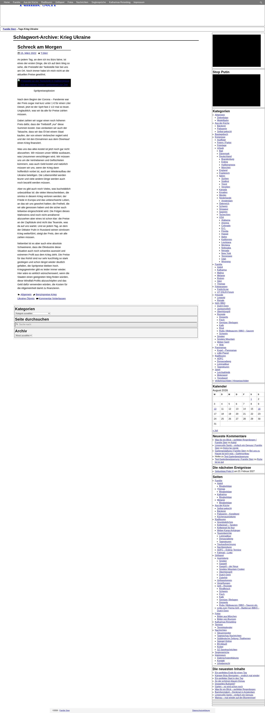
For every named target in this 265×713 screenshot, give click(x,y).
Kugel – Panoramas (227, 350)
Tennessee (226, 256)
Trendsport (222, 378)
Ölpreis (31, 298)
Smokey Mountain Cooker (232, 569)
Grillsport (59, 2)
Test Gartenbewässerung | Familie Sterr (234, 459)
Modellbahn (223, 120)
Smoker (221, 336)
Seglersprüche (99, 2)
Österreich (224, 203)
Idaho (224, 237)
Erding (224, 162)
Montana (225, 245)
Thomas (221, 284)
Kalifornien (226, 239)
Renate (220, 300)
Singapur (223, 209)
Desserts (223, 317)
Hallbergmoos (228, 165)
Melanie (221, 275)
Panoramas (220, 347)
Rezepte (221, 314)
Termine (219, 624)
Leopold (221, 297)
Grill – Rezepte (224, 586)
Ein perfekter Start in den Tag (229, 678)
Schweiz (223, 206)
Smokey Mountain (226, 339)
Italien (222, 176)
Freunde (219, 295)
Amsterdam (227, 201)
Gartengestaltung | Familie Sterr (230, 451)
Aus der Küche (31, 2)
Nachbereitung (224, 547)
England (223, 170)
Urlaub (220, 148)
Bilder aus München (227, 616)
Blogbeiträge (225, 486)
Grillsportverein (224, 580)
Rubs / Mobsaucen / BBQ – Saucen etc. (238, 605)
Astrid (220, 267)
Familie (16, 2)
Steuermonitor (224, 633)
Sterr (219, 281)
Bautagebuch (221, 134)
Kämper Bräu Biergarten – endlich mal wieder (237, 675)
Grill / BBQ (220, 303)
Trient (224, 184)
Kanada (223, 189)
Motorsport (222, 375)
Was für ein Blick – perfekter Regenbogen (235, 689)
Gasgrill (223, 564)
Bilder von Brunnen (226, 619)
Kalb (221, 325)
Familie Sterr (9, 29)
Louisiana (226, 242)
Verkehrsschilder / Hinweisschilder (232, 381)
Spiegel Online (224, 641)
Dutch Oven (223, 306)
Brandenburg (227, 159)
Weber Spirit (223, 342)
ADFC (220, 358)
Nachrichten (82, 2)
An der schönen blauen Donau (230, 681)
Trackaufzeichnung (226, 544)
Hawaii (224, 234)
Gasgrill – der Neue (228, 566)
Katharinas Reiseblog (119, 2)
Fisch (222, 320)
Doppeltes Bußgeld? (225, 684)
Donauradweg (224, 361)
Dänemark (224, 153)
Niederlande (225, 198)
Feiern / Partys (224, 142)
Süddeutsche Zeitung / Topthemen (234, 638)
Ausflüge (221, 140)
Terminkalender (224, 627)
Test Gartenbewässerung (236, 456)
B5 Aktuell (222, 644)
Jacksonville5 (223, 309)
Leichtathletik (223, 372)
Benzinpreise (43, 294)
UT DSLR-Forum (225, 292)
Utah (223, 259)
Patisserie (222, 128)
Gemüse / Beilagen (228, 322)
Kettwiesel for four (226, 528)
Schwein (223, 333)
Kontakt (221, 660)
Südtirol (225, 181)
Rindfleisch (224, 588)
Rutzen (220, 278)
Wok (221, 345)
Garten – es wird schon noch (229, 686)
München (225, 167)
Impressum (139, 2)
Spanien (223, 212)
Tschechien (224, 214)
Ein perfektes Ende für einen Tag (231, 672)
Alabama (225, 220)
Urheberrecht (223, 663)
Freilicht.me (223, 289)
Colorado (225, 225)
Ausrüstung (222, 558)
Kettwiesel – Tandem (227, 525)
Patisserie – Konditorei (228, 514)
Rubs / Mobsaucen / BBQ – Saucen (236, 331)
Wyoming (226, 261)
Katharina (222, 270)
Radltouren (46, 2)
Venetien (225, 187)
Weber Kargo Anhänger (228, 530)
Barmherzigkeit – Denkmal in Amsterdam (235, 692)
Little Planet (223, 353)
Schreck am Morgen (39, 47)
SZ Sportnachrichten (227, 649)
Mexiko (222, 195)
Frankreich (224, 173)
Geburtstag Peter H (224, 471)
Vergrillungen (223, 583)
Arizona (225, 223)
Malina (220, 273)
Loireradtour (223, 364)
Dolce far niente (231, 448)
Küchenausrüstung (226, 516)
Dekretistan (222, 117)
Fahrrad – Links (224, 552)
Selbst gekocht (224, 131)
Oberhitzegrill (223, 311)
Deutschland (225, 156)
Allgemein (26, 294)
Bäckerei (221, 126)
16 (259, 409)
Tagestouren (223, 367)
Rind (221, 328)
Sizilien (225, 178)
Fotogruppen (221, 286)
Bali (221, 151)
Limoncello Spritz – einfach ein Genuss (234, 695)
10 (215, 409)
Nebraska (226, 248)
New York (226, 253)
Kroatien (223, 192)
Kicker (220, 647)
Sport (217, 369)
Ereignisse (220, 137)
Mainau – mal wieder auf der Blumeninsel (235, 697)
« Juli (215, 430)
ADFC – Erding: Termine (229, 550)
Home (7, 2)
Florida (224, 231)
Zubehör (223, 577)
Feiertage (221, 145)
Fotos (70, 2)
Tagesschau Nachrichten (229, 636)
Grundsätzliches (225, 522)
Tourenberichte (224, 533)
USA (221, 217)
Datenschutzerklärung (228, 658)
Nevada (225, 250)
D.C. (223, 228)
